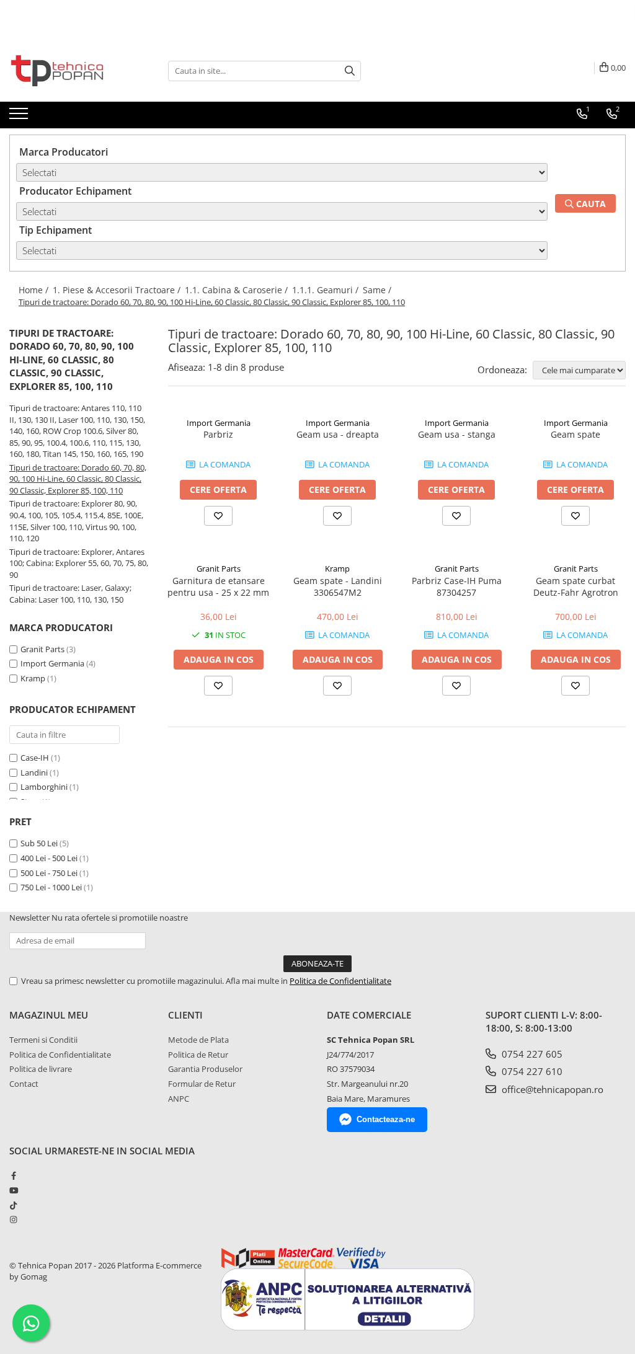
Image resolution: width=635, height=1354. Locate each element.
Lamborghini (44, 786)
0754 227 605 (530, 1054)
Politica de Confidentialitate (340, 980)
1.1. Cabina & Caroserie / (237, 290)
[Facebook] (13, 1175)
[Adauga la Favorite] (218, 516)
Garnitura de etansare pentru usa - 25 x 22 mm (218, 586)
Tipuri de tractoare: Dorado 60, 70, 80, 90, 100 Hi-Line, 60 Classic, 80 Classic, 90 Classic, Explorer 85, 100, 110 (77, 479)
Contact (23, 1083)
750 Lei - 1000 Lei (51, 887)
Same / (378, 290)
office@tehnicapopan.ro (551, 1089)
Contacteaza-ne (386, 1119)
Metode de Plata (198, 1039)
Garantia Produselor (205, 1068)
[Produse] (20, 117)
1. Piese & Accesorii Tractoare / (118, 290)
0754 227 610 (530, 1071)
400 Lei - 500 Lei (49, 858)
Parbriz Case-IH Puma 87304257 (457, 586)
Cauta (590, 204)
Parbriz (218, 434)
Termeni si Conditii (43, 1039)
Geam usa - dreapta (337, 434)
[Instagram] (13, 1219)
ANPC (178, 1098)
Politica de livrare (40, 1068)
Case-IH (35, 757)
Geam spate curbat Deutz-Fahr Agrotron (575, 586)
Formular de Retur (202, 1083)
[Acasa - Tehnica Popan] (71, 70)
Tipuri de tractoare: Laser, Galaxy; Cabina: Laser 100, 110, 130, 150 (70, 593)
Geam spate (575, 434)
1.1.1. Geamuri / (326, 290)
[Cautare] (350, 71)
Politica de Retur (198, 1054)
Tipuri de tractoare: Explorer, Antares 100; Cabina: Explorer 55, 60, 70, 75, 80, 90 (78, 563)
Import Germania (52, 663)
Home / (35, 290)
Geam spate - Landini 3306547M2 (337, 586)
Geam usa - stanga (456, 434)
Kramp (32, 678)
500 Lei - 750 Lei (49, 872)
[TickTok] (13, 1205)
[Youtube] (13, 1190)
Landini (35, 772)
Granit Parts (42, 649)
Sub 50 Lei (39, 843)
